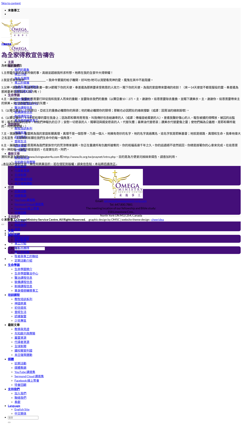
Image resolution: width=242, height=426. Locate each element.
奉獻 (17, 229)
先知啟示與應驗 (24, 333)
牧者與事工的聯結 (26, 256)
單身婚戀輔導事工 (26, 290)
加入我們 (20, 393)
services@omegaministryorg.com (125, 201)
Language (14, 406)
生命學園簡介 (23, 269)
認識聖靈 (20, 316)
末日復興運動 (23, 183)
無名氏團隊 (21, 248)
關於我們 (14, 235)
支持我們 (14, 216)
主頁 (11, 62)
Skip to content (11, 3)
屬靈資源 (20, 166)
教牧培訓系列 (23, 128)
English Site (21, 236)
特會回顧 (20, 213)
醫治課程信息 (23, 107)
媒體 (11, 187)
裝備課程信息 (23, 282)
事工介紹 (20, 243)
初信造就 (20, 307)
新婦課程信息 (23, 286)
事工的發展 (21, 82)
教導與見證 (21, 329)
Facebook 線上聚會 (26, 208)
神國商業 (20, 303)
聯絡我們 (20, 225)
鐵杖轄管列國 (23, 179)
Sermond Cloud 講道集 (29, 204)
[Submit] (9, 422)
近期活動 (20, 191)
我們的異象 (21, 70)
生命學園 (14, 95)
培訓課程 (14, 295)
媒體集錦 (20, 195)
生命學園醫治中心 (26, 273)
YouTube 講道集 (24, 200)
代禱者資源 (21, 170)
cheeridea (157, 219)
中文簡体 (20, 413)
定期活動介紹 (23, 260)
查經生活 (20, 141)
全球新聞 (20, 175)
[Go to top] (2, 224)
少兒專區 (20, 320)
